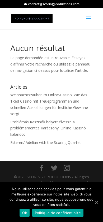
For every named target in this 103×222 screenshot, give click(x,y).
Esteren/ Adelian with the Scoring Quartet (45, 142)
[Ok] (96, 202)
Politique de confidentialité (58, 213)
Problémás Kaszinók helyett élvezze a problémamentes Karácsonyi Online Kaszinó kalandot (48, 128)
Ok (24, 213)
